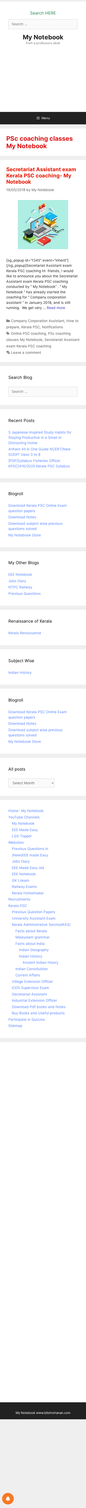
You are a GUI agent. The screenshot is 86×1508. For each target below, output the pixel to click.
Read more (56, 308)
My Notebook (43, 37)
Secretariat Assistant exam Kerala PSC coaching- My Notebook (41, 175)
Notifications (52, 327)
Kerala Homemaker (28, 893)
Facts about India (30, 944)
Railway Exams (24, 887)
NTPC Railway (20, 587)
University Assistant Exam (34, 918)
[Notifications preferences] (8, 1498)
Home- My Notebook (26, 811)
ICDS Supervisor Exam (30, 988)
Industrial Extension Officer (34, 1000)
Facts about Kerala (31, 931)
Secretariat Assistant (29, 994)
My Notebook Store (24, 535)
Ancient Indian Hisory (40, 962)
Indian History (20, 672)
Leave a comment (26, 352)
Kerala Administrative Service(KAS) (41, 924)
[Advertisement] (43, 83)
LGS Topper (22, 836)
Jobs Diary (17, 581)
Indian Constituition (31, 969)
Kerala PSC (30, 327)
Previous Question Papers (33, 912)
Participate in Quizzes (26, 1019)
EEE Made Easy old (28, 868)
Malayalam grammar (32, 937)
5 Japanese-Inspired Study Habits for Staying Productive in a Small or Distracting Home (39, 437)
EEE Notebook (20, 574)
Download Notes (22, 517)
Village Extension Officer (32, 981)
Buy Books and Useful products (38, 1013)
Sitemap (15, 1026)
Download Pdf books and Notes (39, 1007)
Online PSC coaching (28, 333)
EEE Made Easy (25, 830)
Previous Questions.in (30, 849)
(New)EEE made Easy (30, 855)
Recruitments (19, 899)
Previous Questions (24, 594)
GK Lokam (20, 880)
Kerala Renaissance (24, 633)
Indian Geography (34, 950)
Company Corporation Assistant (37, 321)
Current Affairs (27, 975)
